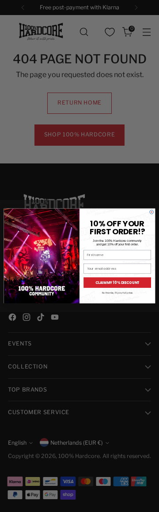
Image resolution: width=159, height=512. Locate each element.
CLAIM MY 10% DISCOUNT (117, 282)
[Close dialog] (152, 212)
